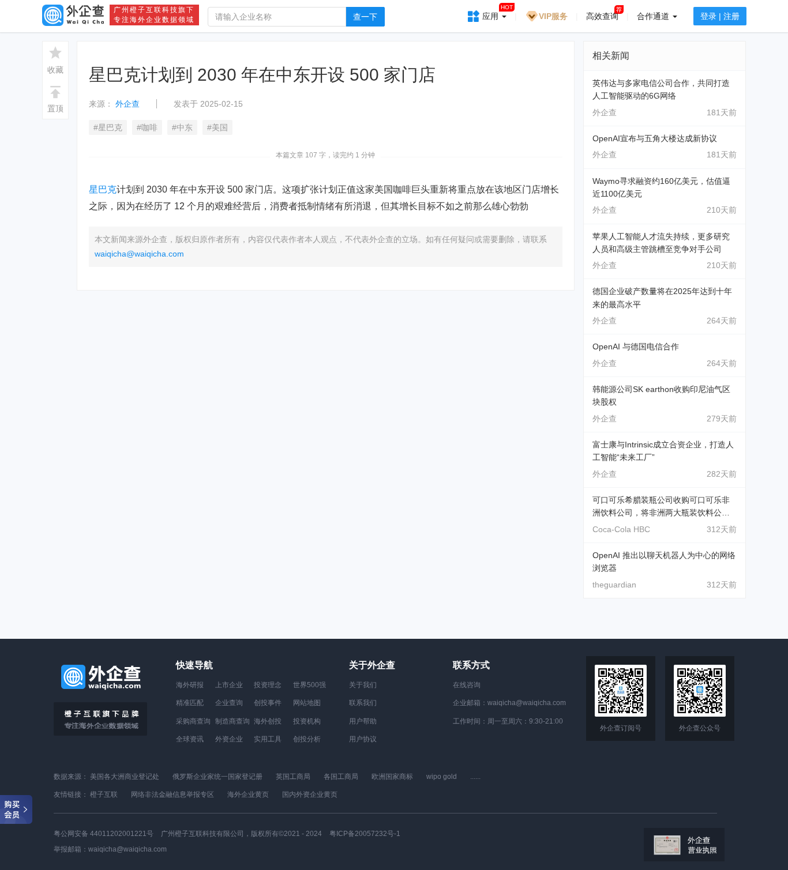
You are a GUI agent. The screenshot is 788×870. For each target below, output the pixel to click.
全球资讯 (190, 739)
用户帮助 (363, 721)
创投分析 (307, 739)
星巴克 (103, 189)
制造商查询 (232, 721)
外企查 (127, 103)
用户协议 (363, 739)
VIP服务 (553, 16)
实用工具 (268, 739)
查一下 (365, 16)
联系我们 (363, 703)
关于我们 (363, 685)
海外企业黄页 (248, 794)
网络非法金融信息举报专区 (172, 794)
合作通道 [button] (654, 16)
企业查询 (229, 703)
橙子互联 (104, 794)
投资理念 (268, 685)
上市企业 (229, 685)
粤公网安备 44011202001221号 (103, 834)
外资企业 (229, 739)
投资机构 (307, 721)
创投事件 (268, 703)
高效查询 (602, 16)
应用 (497, 12)
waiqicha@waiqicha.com (139, 253)
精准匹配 (190, 703)
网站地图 (307, 703)
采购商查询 (193, 721)
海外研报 (190, 685)
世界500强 (309, 685)
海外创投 (268, 721)
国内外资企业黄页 (309, 794)
